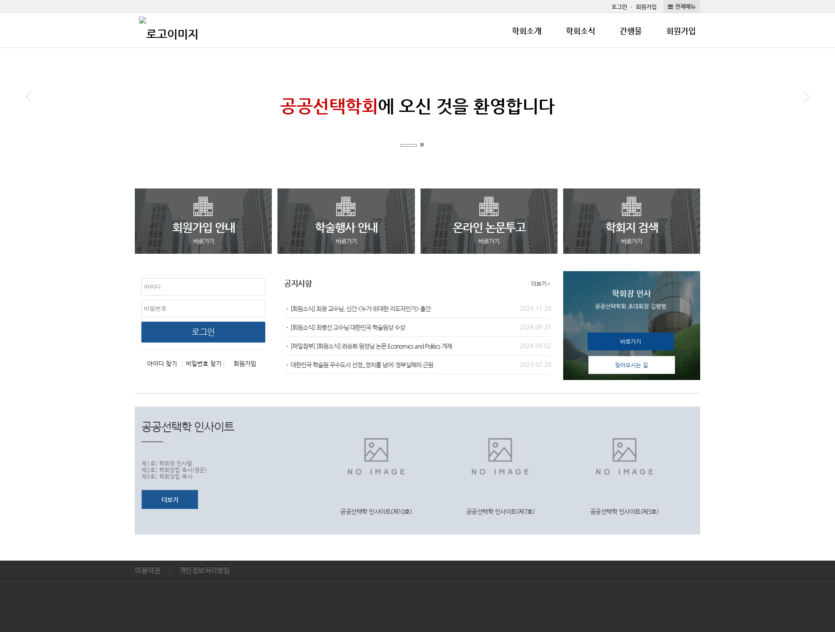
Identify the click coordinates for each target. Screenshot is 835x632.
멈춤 (423, 145)
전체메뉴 (685, 6)
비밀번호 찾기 (203, 363)
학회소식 (580, 30)
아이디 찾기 (162, 363)
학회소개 (526, 30)
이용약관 (147, 570)
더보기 (539, 283)
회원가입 (646, 6)
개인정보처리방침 (204, 570)
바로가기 (630, 341)
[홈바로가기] (168, 30)
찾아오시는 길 (631, 365)
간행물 (631, 30)
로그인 (619, 6)
